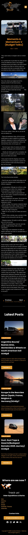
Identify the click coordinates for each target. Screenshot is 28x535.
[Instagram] (11, 522)
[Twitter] (14, 522)
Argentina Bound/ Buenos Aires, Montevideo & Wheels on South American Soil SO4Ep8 (13, 348)
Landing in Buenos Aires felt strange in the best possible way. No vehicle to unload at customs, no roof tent (13, 360)
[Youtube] (17, 522)
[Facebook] (7, 522)
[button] (25, 7)
